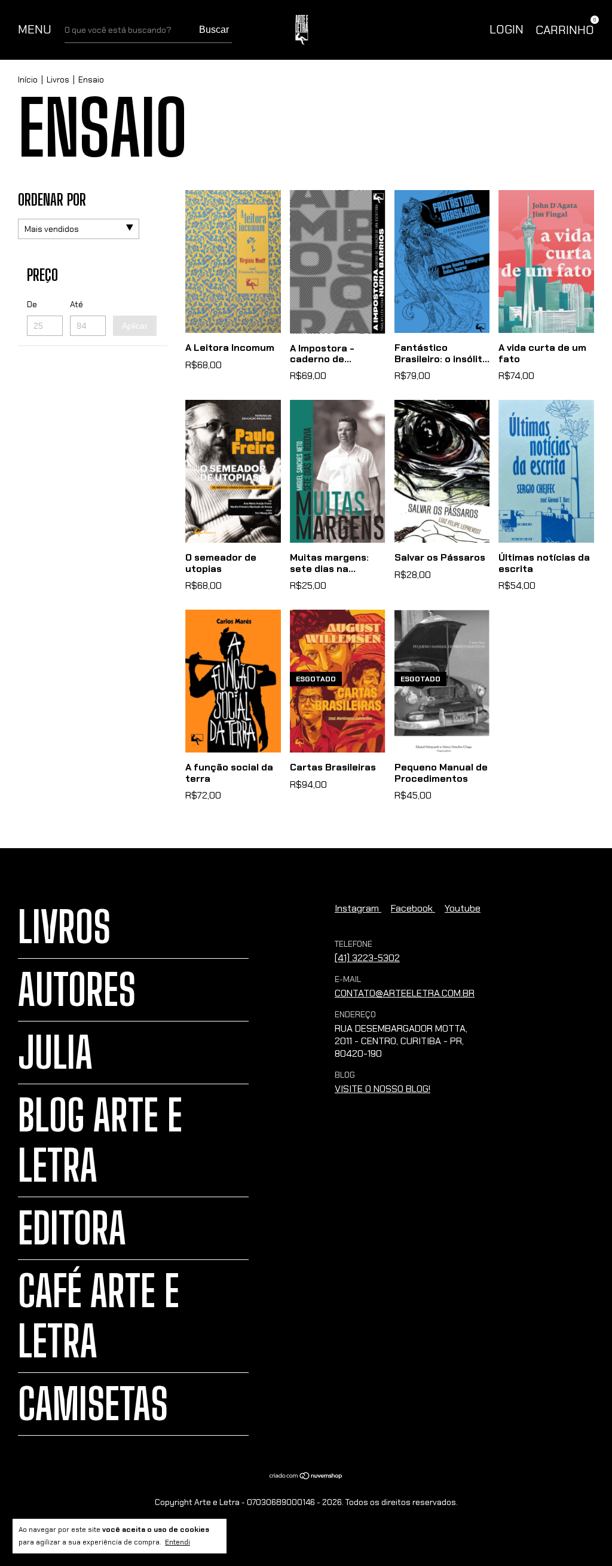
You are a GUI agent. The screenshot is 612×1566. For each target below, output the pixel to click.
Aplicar (135, 326)
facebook (413, 908)
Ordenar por (52, 199)
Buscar (214, 30)
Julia (55, 1052)
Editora (72, 1228)
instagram (358, 908)
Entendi (177, 1542)
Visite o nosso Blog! (382, 1088)
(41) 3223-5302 (367, 958)
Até (76, 304)
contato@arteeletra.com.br (405, 993)
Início (28, 79)
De (32, 304)
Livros (58, 79)
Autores (77, 990)
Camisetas (93, 1404)
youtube (463, 908)
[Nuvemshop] (306, 1476)
